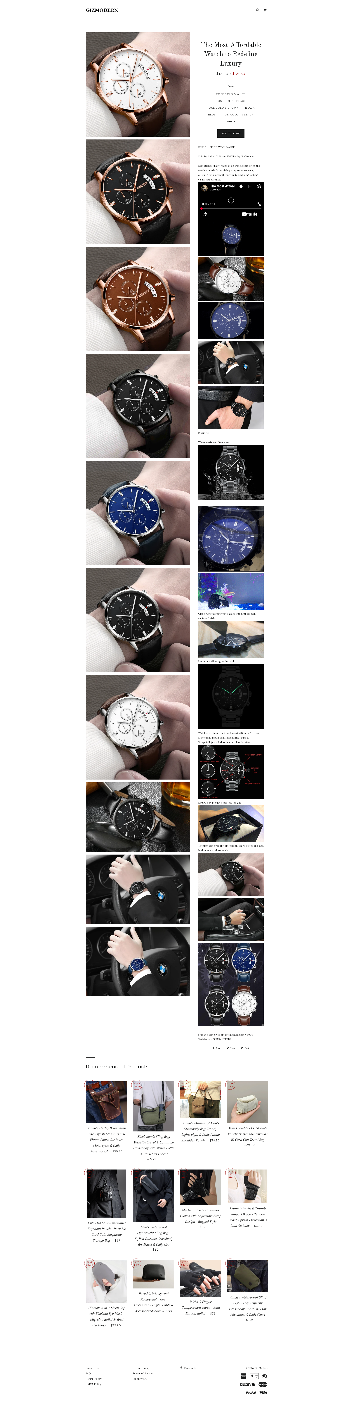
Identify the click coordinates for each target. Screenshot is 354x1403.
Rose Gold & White (231, 94)
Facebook (189, 1368)
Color (231, 86)
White (230, 121)
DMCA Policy (93, 1384)
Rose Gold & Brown (223, 107)
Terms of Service (143, 1373)
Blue (212, 114)
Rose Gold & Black (231, 100)
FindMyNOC (140, 1378)
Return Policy (94, 1378)
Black (250, 107)
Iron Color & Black (237, 114)
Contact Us (92, 1368)
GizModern (261, 1368)
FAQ (88, 1373)
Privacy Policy (141, 1368)
